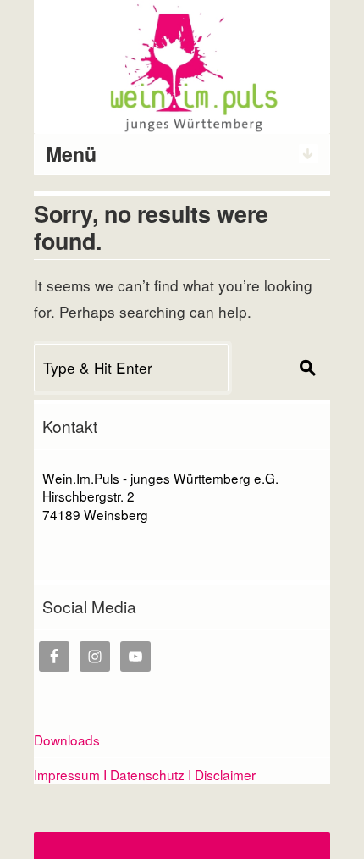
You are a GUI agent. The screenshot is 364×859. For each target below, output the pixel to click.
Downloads (67, 739)
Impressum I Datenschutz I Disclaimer (145, 774)
